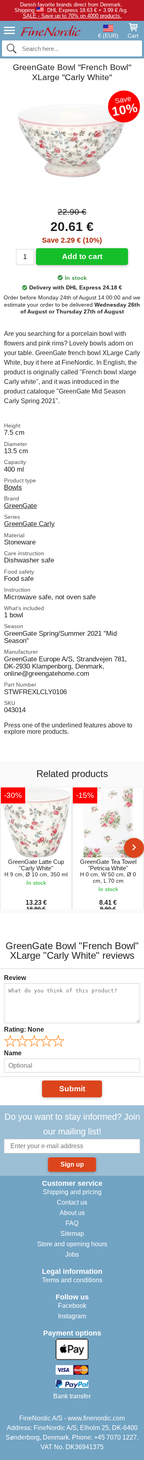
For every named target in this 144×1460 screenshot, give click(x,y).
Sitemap (72, 1233)
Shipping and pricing (72, 1192)
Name (13, 1053)
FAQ (72, 1223)
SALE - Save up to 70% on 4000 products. (72, 16)
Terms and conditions (72, 1280)
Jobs (72, 1254)
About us (72, 1212)
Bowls (13, 487)
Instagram (72, 1316)
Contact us (72, 1202)
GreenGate (20, 506)
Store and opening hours (72, 1244)
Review (15, 977)
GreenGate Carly (29, 524)
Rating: (24, 1029)
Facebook (72, 1305)
